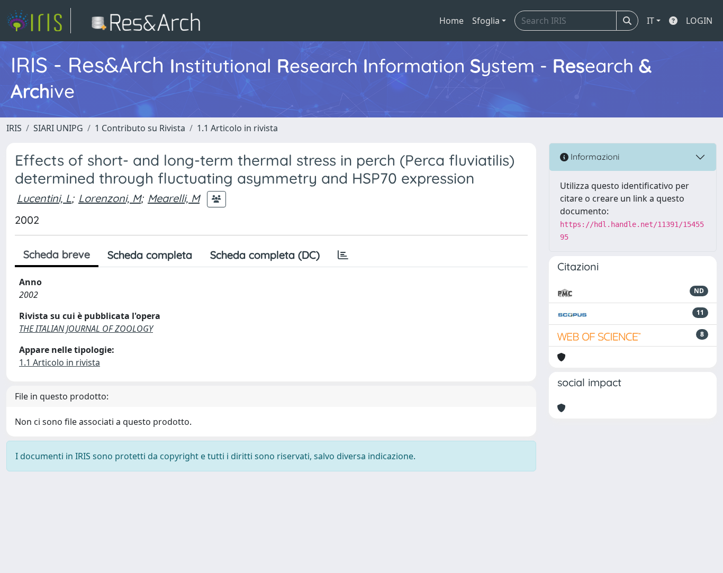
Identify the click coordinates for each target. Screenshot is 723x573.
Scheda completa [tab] (149, 254)
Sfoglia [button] (486, 20)
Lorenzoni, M (109, 198)
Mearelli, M (174, 198)
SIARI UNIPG (58, 128)
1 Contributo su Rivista (140, 128)
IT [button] (650, 20)
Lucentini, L (44, 198)
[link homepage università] (149, 20)
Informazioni (593, 156)
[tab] (343, 255)
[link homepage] (38, 20)
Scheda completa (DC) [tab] (265, 254)
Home (451, 20)
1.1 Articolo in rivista (237, 128)
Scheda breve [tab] (56, 254)
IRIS (14, 128)
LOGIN (699, 20)
